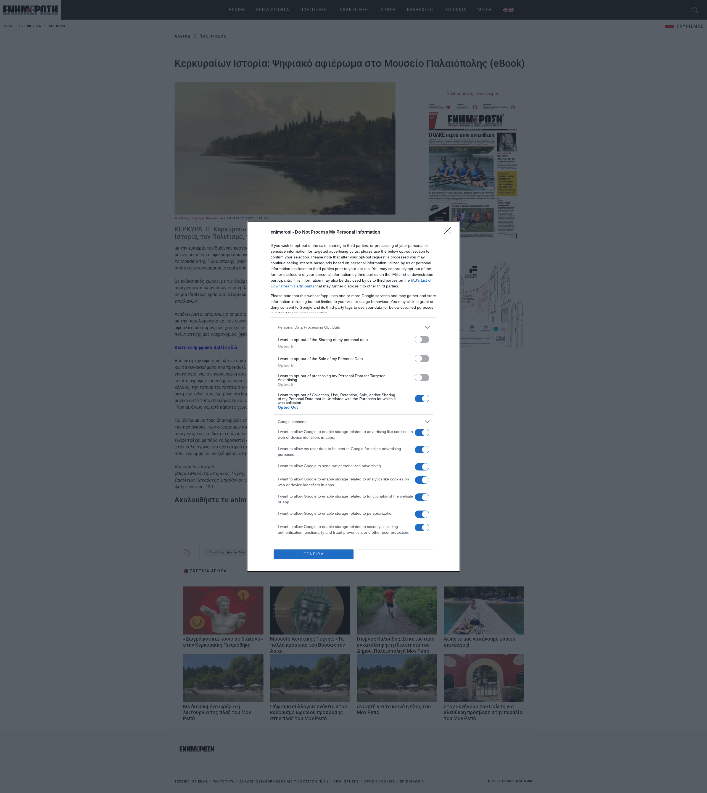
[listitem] (353, 327)
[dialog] (353, 397)
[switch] (422, 339)
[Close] (449, 232)
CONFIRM (314, 554)
